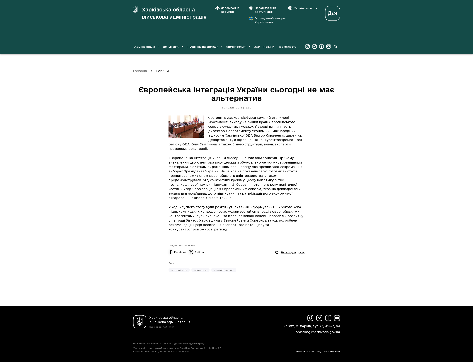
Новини (268, 46)
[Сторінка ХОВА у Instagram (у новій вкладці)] (307, 46)
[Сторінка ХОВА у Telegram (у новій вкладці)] (314, 46)
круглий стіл (179, 270)
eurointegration (223, 270)
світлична (200, 270)
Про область (287, 46)
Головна (140, 71)
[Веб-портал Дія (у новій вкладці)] (332, 12)
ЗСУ (257, 46)
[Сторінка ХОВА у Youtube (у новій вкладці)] (328, 46)
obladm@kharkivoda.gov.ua (318, 332)
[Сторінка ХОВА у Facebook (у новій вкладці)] (321, 46)
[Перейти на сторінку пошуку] (335, 46)
